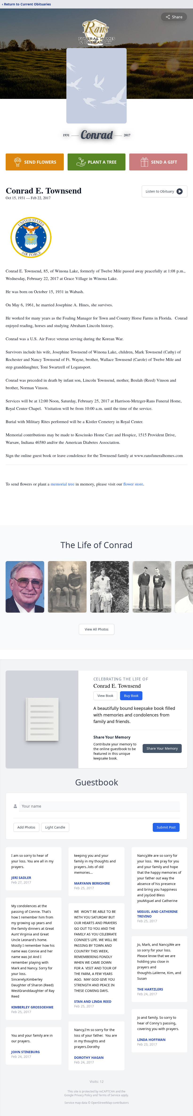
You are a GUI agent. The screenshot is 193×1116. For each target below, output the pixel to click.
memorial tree (62, 484)
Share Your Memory (162, 748)
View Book (105, 695)
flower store (133, 484)
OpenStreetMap (101, 1103)
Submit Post (166, 827)
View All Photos (97, 629)
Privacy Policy (83, 1095)
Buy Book (131, 695)
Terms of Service (109, 1095)
